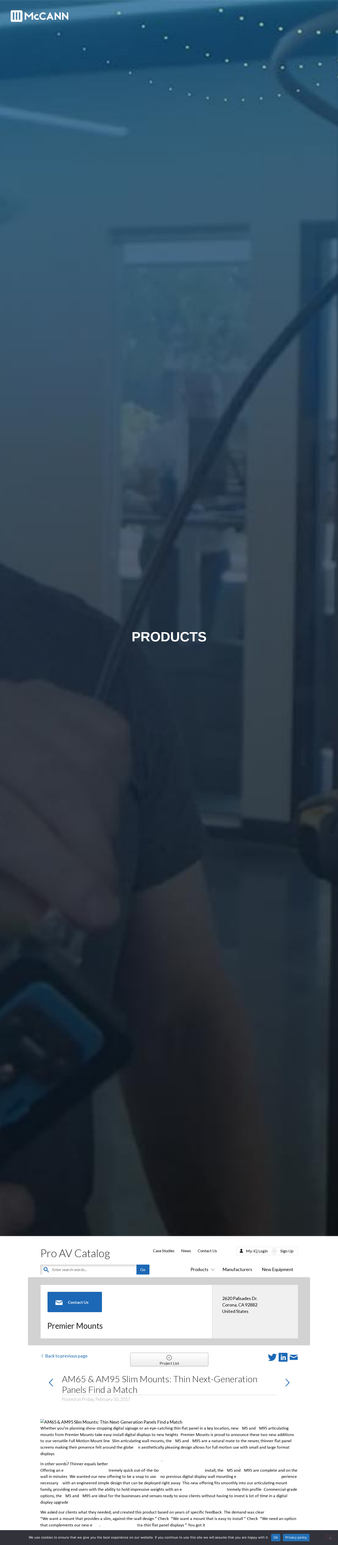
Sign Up (286, 1250)
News (186, 1250)
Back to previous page (66, 1355)
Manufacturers (237, 1269)
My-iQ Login (257, 1250)
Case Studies (163, 1250)
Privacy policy (296, 1537)
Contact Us (207, 1250)
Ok (276, 1537)
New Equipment (277, 1269)
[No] (330, 1537)
